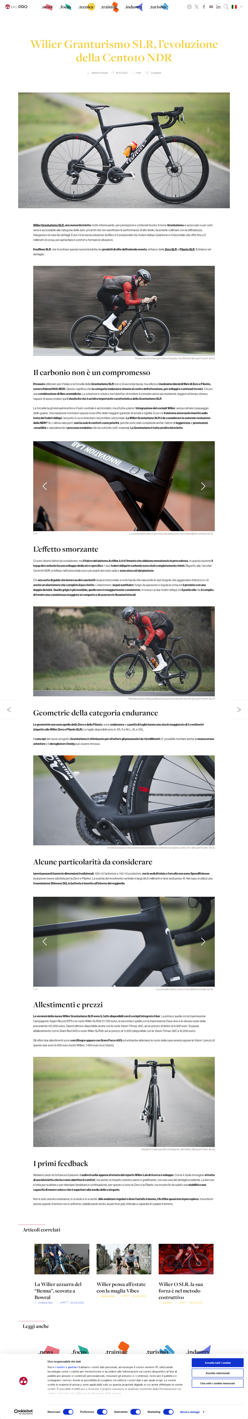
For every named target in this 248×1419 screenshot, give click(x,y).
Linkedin (218, 7)
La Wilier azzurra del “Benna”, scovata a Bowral (58, 1291)
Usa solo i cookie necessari (217, 1383)
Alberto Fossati (100, 73)
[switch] (102, 1412)
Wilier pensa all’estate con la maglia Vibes (121, 1287)
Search (226, 6)
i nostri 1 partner (66, 1367)
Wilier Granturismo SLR (48, 225)
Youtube (211, 7)
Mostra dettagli (190, 1411)
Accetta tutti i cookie (218, 1362)
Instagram (189, 7)
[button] (203, 486)
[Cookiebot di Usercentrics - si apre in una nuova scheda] (23, 1412)
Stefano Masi (108, 1296)
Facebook (204, 7)
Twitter (197, 7)
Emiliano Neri (45, 1302)
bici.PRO (167, 1302)
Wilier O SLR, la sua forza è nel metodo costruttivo (181, 1291)
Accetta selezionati (218, 1372)
